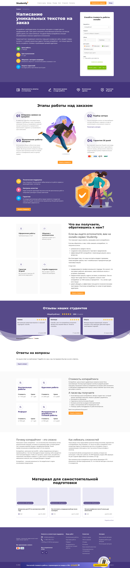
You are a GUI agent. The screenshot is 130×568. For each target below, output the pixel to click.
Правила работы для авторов (105, 540)
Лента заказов (86, 539)
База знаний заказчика (89, 547)
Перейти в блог (109, 520)
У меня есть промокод (97, 62)
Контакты (72, 3)
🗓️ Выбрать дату (88, 49)
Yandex (37, 338)
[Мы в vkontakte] (42, 552)
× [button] (108, 27)
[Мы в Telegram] (46, 552)
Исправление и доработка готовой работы (71, 546)
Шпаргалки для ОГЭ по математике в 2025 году (31, 509)
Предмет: (85, 30)
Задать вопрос (22, 364)
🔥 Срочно (87, 46)
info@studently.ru (49, 537)
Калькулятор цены (100, 565)
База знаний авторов (105, 537)
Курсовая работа (71, 539)
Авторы (49, 3)
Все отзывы (110, 338)
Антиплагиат (86, 553)
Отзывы (55, 3)
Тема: (84, 56)
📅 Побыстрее (95, 46)
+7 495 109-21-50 (49, 539)
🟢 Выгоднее (105, 46)
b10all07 (74, 565)
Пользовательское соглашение (87, 550)
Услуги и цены (41, 3)
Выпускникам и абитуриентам (25, 503)
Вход (110, 3)
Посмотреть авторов (93, 127)
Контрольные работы (72, 537)
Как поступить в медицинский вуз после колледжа (64, 509)
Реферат (68, 542)
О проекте (65, 3)
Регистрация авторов (105, 544)
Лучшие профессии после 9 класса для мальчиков (97, 509)
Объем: (85, 37)
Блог (59, 3)
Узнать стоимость (65, 162)
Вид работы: (86, 24)
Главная (18, 9)
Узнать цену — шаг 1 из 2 (97, 67)
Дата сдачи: (86, 43)
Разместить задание (98, 3)
